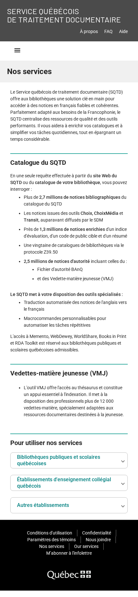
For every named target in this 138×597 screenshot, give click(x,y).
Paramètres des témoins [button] (51, 539)
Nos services (51, 546)
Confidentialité (96, 532)
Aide (123, 31)
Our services (86, 546)
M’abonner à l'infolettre (69, 553)
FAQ (108, 31)
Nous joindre (98, 539)
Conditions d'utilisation (49, 532)
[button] (69, 460)
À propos (89, 31)
